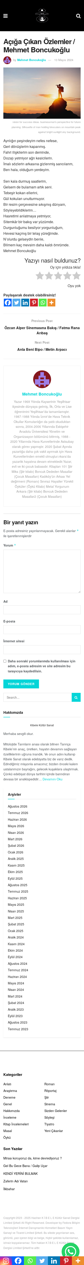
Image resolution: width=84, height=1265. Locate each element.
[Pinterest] (34, 302)
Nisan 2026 (16, 832)
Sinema (49, 1104)
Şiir (46, 1097)
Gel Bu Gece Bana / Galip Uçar (25, 1165)
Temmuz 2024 (18, 970)
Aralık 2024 (16, 937)
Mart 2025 (15, 917)
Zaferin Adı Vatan (15, 1181)
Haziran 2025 (17, 898)
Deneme (9, 1097)
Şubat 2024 (16, 1002)
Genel (7, 1104)
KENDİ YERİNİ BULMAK (20, 1173)
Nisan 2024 (16, 989)
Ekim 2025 (15, 871)
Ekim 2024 (15, 950)
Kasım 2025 (16, 865)
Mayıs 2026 (16, 826)
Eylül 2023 (15, 1016)
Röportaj (50, 1090)
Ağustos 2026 (17, 806)
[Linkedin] (25, 302)
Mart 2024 (15, 996)
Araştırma (10, 1090)
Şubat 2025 (16, 924)
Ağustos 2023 (17, 1022)
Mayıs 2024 (16, 983)
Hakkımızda (11, 1110)
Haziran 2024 (17, 976)
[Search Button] (76, 697)
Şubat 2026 (16, 845)
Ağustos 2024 (17, 963)
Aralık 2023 (16, 1009)
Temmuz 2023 (18, 1029)
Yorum (9, 545)
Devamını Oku (52, 779)
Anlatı (7, 1084)
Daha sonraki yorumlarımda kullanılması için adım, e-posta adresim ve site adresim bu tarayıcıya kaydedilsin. (41, 666)
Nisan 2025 (16, 911)
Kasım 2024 (16, 944)
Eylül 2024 (15, 957)
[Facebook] (8, 302)
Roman (49, 1084)
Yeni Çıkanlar (53, 1130)
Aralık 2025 (16, 858)
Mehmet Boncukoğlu (31, 60)
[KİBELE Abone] (71, 1252)
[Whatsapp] (43, 302)
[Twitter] (16, 302)
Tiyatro (49, 1124)
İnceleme (9, 1117)
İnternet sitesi (13, 641)
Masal (7, 1130)
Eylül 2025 (15, 878)
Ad (5, 601)
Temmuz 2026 (18, 812)
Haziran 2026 (17, 819)
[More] (51, 302)
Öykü (7, 1137)
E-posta (9, 621)
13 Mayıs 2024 (63, 60)
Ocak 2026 (15, 852)
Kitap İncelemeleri (16, 1124)
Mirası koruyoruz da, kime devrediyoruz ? (32, 1158)
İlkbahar (9, 1189)
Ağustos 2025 (17, 885)
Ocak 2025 (15, 930)
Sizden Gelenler (55, 1110)
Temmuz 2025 (18, 891)
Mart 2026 (15, 839)
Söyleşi (49, 1117)
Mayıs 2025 (16, 904)
